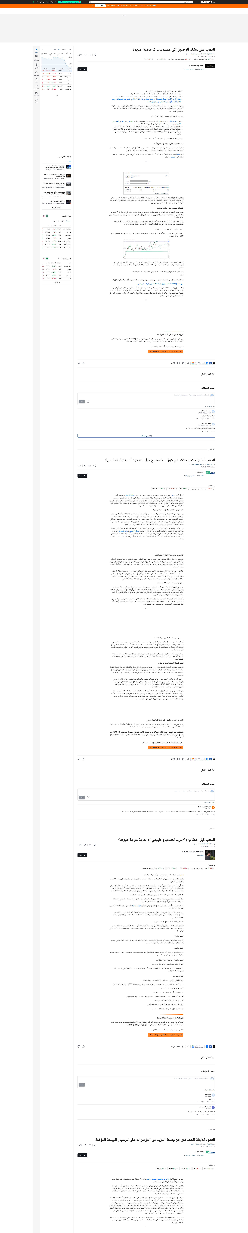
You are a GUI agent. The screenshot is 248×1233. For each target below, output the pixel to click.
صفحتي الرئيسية (188, 41)
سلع (59, 21)
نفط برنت (69, 52)
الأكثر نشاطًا (68, 193)
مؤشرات (64, 21)
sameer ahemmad (205, 1079)
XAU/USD (130, 467)
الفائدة (131, 93)
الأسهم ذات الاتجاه (65, 231)
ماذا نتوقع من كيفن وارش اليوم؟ (57, 173)
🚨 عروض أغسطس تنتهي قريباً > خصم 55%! (69, 2)
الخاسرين (55, 193)
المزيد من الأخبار (57, 179)
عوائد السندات (123, 503)
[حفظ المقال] (90, 27)
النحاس (69, 55)
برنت (148, 1151)
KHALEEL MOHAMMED (193, 824)
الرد (212, 390)
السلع (187, 26)
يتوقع (179, 126)
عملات (69, 21)
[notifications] (37, 2)
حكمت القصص (207, 1066)
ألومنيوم (69, 58)
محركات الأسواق (66, 188)
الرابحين (61, 193)
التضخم (173, 129)
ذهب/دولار (68, 42)
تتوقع (160, 93)
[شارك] (95, 27)
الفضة (70, 45)
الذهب (175, 78)
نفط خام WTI (68, 49)
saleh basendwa (206, 383)
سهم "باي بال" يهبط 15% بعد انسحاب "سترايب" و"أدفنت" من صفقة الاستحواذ (55, 138)
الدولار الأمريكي (172, 93)
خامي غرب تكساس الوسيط (160, 1151)
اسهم (55, 21)
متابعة (81, 41)
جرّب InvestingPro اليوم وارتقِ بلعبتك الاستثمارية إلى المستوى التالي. (160, 256)
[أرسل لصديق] (178, 335)
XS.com (200, 444)
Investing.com (197, 38)
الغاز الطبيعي (68, 61)
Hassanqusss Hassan (204, 779)
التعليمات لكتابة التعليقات (209, 378)
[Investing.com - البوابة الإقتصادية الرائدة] (208, 2)
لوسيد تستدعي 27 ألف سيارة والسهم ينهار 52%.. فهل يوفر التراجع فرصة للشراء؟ (54, 164)
